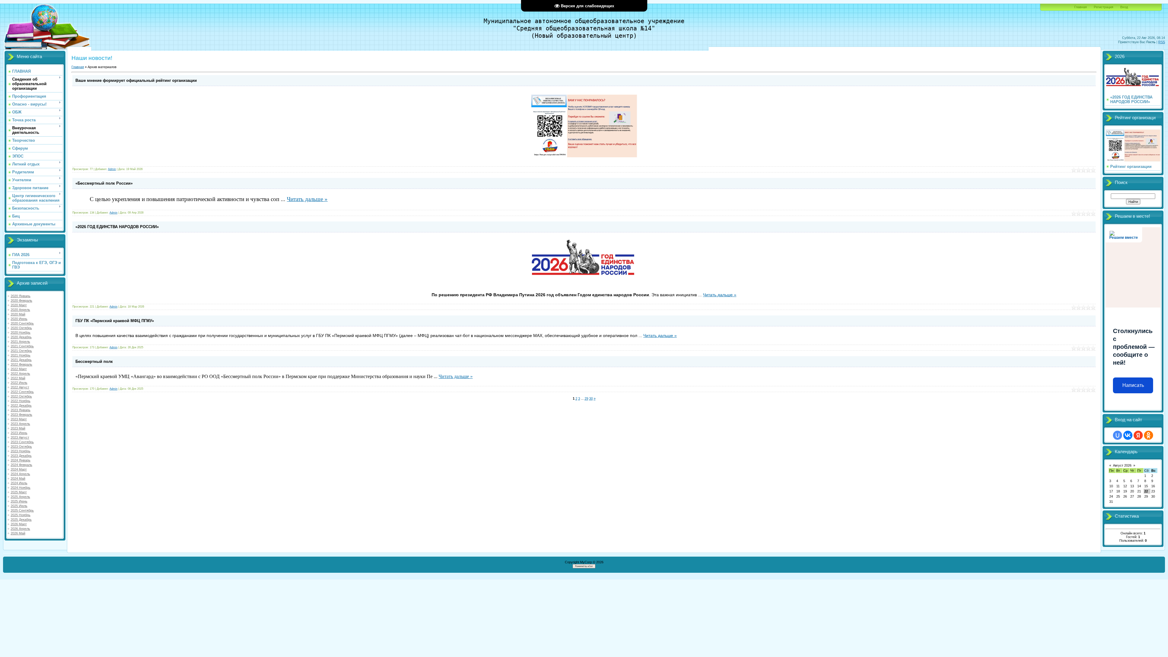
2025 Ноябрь (20, 515)
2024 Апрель (20, 474)
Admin (112, 169)
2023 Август (20, 437)
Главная (1080, 7)
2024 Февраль (21, 465)
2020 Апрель (20, 309)
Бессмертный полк (94, 361)
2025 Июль (19, 506)
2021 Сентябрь (22, 346)
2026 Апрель (20, 528)
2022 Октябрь (21, 396)
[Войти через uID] (1117, 435)
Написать (1133, 385)
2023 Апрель (20, 424)
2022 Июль (19, 382)
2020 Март (19, 305)
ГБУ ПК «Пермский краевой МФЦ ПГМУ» (114, 320)
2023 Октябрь (21, 446)
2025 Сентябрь (22, 510)
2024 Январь (20, 460)
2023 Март (19, 419)
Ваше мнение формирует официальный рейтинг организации (136, 80)
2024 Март (19, 469)
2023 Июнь (19, 433)
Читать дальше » (307, 199)
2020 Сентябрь (22, 323)
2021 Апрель (20, 341)
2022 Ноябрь (20, 401)
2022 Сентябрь (22, 392)
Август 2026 (1122, 465)
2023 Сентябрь (22, 442)
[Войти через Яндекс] (1138, 435)
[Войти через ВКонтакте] (1127, 435)
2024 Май (18, 478)
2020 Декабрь (21, 337)
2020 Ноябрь (20, 332)
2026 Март (19, 524)
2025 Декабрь (21, 519)
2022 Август (20, 387)
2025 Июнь (19, 501)
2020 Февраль (21, 300)
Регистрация (1103, 7)
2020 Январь (20, 296)
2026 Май (18, 533)
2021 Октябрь (21, 351)
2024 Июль (19, 483)
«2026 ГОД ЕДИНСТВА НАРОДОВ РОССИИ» (117, 226)
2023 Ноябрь (20, 451)
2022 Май (18, 378)
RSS (1161, 42)
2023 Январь (20, 410)
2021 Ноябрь (20, 355)
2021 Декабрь (21, 360)
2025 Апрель (20, 497)
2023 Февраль (21, 414)
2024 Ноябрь (20, 487)
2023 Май (18, 428)
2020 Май (18, 314)
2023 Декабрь (21, 455)
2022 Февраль (21, 364)
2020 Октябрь (21, 328)
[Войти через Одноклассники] (1148, 435)
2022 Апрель (20, 373)
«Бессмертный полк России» (104, 183)
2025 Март (19, 492)
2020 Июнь (19, 319)
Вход (1124, 7)
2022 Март (19, 369)
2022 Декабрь (21, 405)
